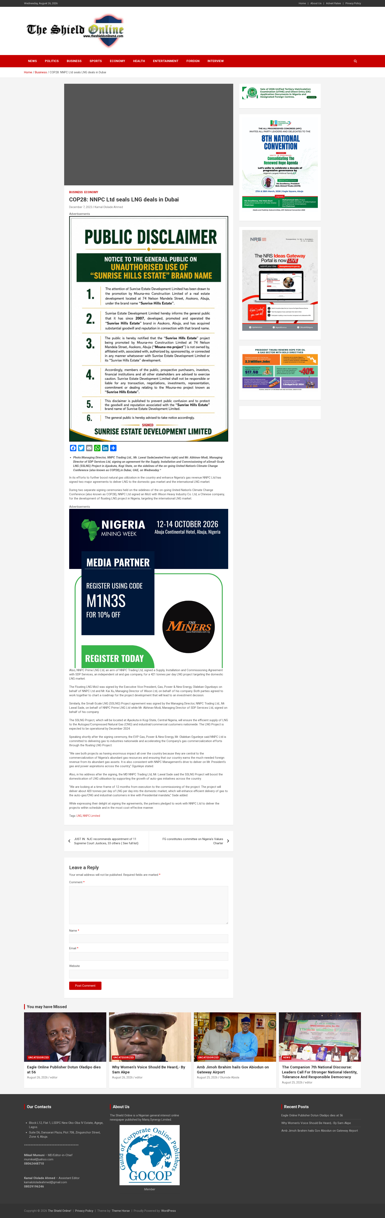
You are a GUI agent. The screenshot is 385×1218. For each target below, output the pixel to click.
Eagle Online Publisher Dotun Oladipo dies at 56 (312, 1115)
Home (302, 3)
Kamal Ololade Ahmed (109, 207)
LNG (79, 815)
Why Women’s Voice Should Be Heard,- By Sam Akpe (316, 1123)
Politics (52, 61)
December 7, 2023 (80, 207)
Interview (216, 61)
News (32, 61)
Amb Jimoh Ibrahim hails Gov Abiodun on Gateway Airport (319, 1130)
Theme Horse (121, 1211)
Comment (77, 882)
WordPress (168, 1211)
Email (73, 948)
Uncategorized (38, 1057)
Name (74, 930)
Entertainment (165, 61)
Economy (117, 61)
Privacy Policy (353, 3)
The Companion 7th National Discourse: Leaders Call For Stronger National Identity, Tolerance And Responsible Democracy (320, 1072)
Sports (96, 61)
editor (54, 1077)
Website (74, 966)
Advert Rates (333, 3)
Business (74, 61)
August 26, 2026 (37, 1077)
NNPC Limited (91, 815)
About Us (315, 3)
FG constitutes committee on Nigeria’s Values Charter (193, 841)
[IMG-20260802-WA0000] (148, 511)
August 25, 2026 (207, 1077)
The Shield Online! (59, 1211)
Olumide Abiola (229, 1077)
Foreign (193, 61)
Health (139, 61)
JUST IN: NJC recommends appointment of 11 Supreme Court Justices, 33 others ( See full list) (106, 841)
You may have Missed (47, 1006)
